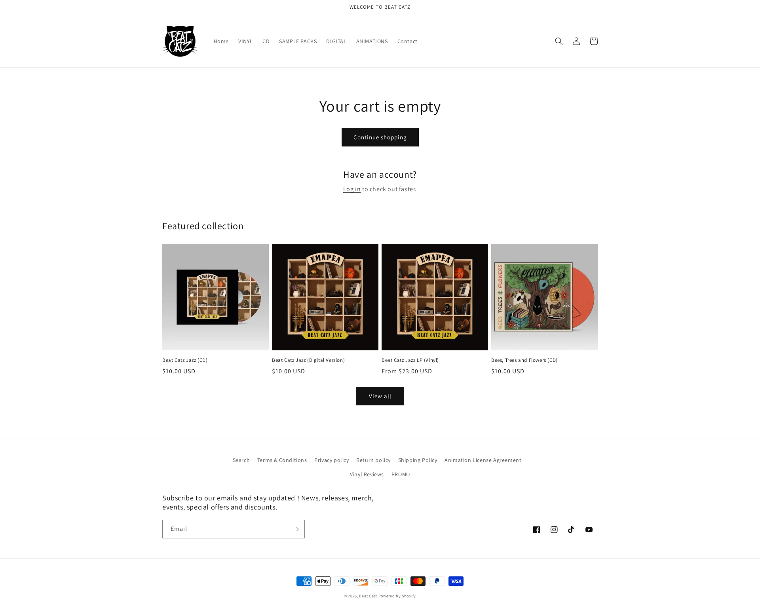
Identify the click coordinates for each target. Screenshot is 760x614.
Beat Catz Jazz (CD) (184, 360)
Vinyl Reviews (367, 474)
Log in (352, 189)
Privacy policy (331, 460)
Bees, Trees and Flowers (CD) (524, 360)
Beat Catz (368, 596)
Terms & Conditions (282, 460)
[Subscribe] (295, 529)
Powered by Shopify (397, 596)
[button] (559, 41)
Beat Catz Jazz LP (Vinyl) (410, 360)
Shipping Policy (417, 460)
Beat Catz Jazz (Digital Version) (308, 360)
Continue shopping (380, 137)
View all (380, 396)
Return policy (373, 460)
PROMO (400, 474)
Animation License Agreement (483, 460)
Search (241, 460)
